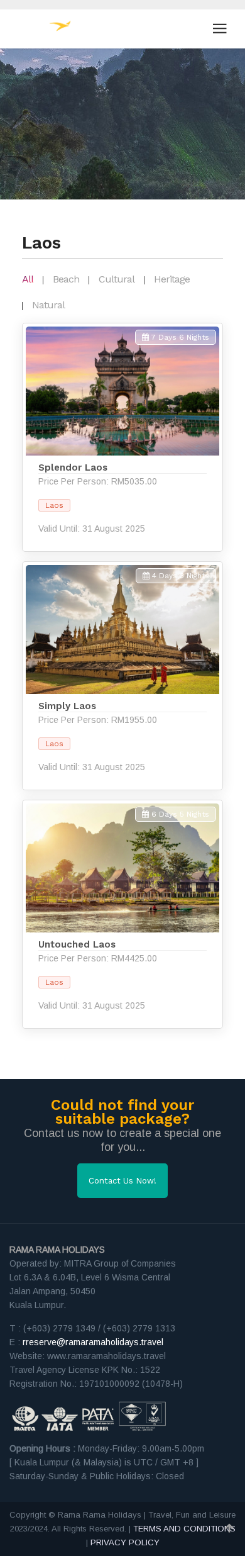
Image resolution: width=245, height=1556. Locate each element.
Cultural (116, 279)
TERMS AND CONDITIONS (184, 1528)
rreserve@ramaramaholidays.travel (93, 1342)
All (27, 279)
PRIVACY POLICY (125, 1542)
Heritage (172, 279)
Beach (66, 279)
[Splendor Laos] (122, 437)
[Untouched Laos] (122, 914)
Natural (48, 305)
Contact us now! (122, 1180)
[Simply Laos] (122, 676)
